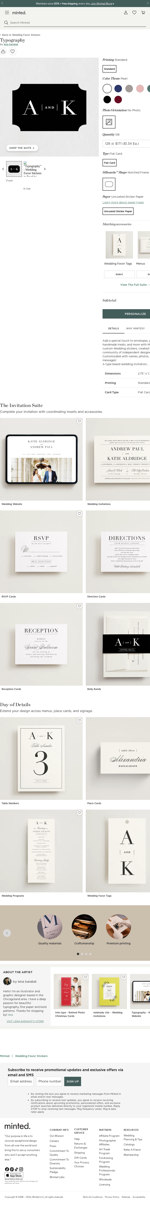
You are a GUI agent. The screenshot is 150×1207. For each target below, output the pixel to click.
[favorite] (12, 51)
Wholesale (105, 1179)
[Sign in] (126, 12)
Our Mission (57, 1136)
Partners (105, 1129)
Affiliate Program (109, 1136)
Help (77, 1139)
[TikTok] (16, 1169)
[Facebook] (7, 1169)
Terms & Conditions (93, 1196)
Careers (54, 1141)
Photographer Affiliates (107, 1142)
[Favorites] (134, 12)
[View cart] (143, 12)
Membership (131, 1155)
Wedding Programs (13, 895)
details (113, 328)
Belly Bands (94, 689)
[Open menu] (7, 12)
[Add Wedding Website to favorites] (79, 421)
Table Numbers (10, 803)
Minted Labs (57, 1177)
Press (53, 1146)
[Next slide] (45, 169)
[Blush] (140, 88)
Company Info (59, 1129)
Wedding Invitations (99, 504)
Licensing (104, 1184)
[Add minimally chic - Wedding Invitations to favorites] (123, 977)
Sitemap (126, 1196)
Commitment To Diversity (59, 1161)
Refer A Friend (132, 1149)
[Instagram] (21, 1169)
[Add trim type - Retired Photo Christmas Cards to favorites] (85, 977)
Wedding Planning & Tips (133, 1137)
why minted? (135, 328)
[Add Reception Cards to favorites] (79, 606)
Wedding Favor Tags (99, 895)
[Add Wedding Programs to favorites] (79, 812)
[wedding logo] (19, 12)
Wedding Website (12, 504)
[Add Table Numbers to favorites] (79, 720)
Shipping (79, 1152)
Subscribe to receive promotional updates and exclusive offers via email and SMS (65, 1072)
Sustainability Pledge (58, 1170)
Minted (4, 1056)
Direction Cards (96, 596)
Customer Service (81, 1131)
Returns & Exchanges (80, 1145)
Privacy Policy (112, 1196)
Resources (131, 1129)
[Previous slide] (3, 169)
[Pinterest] (11, 1169)
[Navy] (118, 88)
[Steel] (129, 88)
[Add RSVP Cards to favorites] (79, 513)
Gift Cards (80, 1157)
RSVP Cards (9, 596)
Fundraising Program (106, 1160)
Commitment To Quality (59, 1153)
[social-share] (3, 51)
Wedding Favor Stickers (31, 1056)
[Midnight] (107, 99)
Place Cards (94, 803)
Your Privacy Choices (81, 1164)
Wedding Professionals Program (107, 1170)
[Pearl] (107, 88)
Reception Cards (11, 689)
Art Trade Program (104, 1151)
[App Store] (22, 1175)
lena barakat (11, 44)
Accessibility (139, 1196)
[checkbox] (119, 274)
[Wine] (118, 99)
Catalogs (129, 1144)
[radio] (109, 69)
